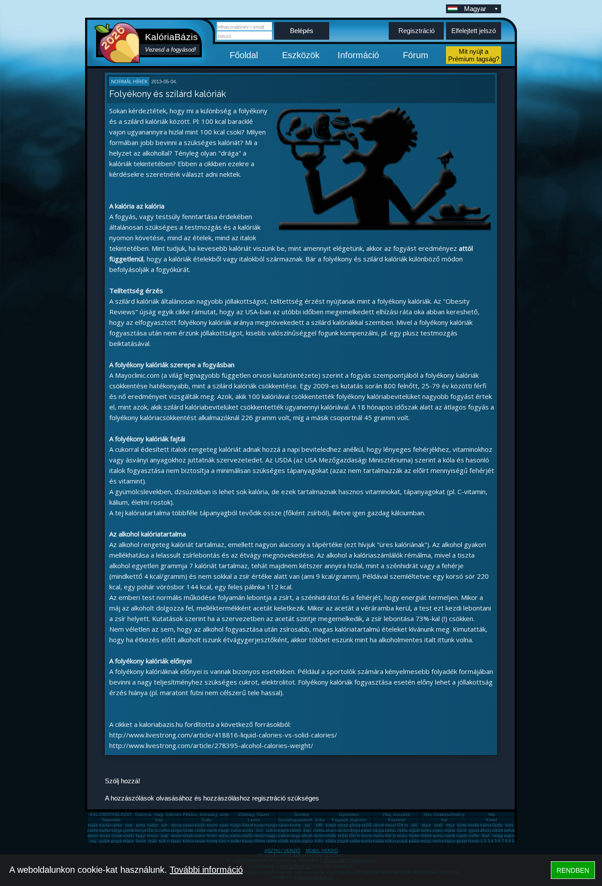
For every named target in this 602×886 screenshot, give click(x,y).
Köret (491, 819)
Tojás (206, 819)
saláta (415, 840)
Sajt (159, 819)
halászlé (381, 840)
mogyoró (298, 835)
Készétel (396, 819)
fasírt (141, 840)
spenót (94, 835)
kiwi (307, 830)
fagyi (140, 835)
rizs (129, 825)
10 (514, 840)
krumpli (297, 825)
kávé (462, 830)
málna (379, 835)
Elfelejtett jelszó (473, 30)
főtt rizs (154, 830)
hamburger (455, 835)
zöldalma (334, 840)
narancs (286, 825)
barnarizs (489, 825)
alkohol (308, 835)
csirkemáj (168, 830)
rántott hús (348, 830)
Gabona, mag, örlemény (159, 814)
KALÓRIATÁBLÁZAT (111, 814)
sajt (164, 835)
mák (153, 840)
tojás (93, 825)
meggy (498, 835)
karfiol (105, 830)
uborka (380, 825)
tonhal (438, 840)
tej (307, 825)
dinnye (177, 825)
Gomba (301, 814)
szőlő (366, 825)
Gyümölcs (349, 814)
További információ (206, 870)
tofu (319, 840)
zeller (235, 840)
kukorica (202, 835)
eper (224, 825)
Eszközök (301, 55)
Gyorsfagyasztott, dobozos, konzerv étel (319, 819)
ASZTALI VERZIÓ (282, 850)
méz (450, 825)
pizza (343, 825)
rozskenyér (122, 835)
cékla (402, 830)
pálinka (285, 835)
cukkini (201, 830)
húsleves (191, 830)
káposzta (453, 840)
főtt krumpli (396, 835)
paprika (285, 830)
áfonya (487, 830)
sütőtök (201, 825)
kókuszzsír (193, 840)
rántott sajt (324, 835)
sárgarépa (181, 830)
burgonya (263, 825)
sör (164, 825)
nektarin (321, 830)
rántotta (262, 835)
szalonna (299, 840)
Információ (358, 55)
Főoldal (244, 55)
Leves (254, 819)
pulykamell (109, 840)
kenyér (142, 830)
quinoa (439, 835)
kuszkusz (334, 825)
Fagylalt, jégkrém (349, 819)
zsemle (213, 825)
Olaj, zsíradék (396, 814)
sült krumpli (277, 830)
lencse (153, 835)
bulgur (236, 825)
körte (462, 825)
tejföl (343, 835)
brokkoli (475, 825)
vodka (129, 835)
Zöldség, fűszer (253, 814)
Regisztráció (416, 30)
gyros (473, 830)
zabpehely (157, 825)
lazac (176, 840)
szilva (509, 830)
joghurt (308, 840)
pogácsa (120, 840)
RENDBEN (573, 870)
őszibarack (502, 825)
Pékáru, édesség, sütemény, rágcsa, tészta (226, 814)
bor (259, 830)
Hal (491, 814)
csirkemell (120, 825)
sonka (367, 840)
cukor (236, 830)
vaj (93, 840)
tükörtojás (502, 830)
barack (249, 840)
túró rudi (226, 840)
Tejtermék (111, 819)
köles (426, 830)
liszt (486, 835)
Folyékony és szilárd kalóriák (167, 94)
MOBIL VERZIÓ (322, 850)
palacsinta (371, 830)
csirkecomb (98, 830)
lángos (356, 830)
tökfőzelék (252, 835)
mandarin (394, 825)
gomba (130, 830)
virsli (438, 825)
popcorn (440, 830)
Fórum (415, 55)
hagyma (274, 835)
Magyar (475, 8)
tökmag (261, 840)
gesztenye (466, 840)
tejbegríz (227, 835)
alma (140, 825)
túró (509, 825)
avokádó (251, 830)
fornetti (475, 840)
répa (426, 825)
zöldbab (333, 835)
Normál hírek (129, 81)
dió (414, 825)
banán (105, 825)
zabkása (298, 830)
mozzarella (431, 840)
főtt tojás (405, 825)
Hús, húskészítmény (444, 814)
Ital (444, 819)
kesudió (404, 835)
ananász (334, 830)
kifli (319, 825)
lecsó (105, 835)
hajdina (463, 835)
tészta (188, 835)
